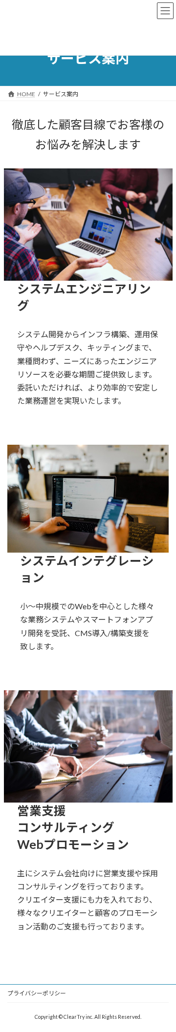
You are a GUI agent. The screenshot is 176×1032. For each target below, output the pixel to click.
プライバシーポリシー (36, 993)
